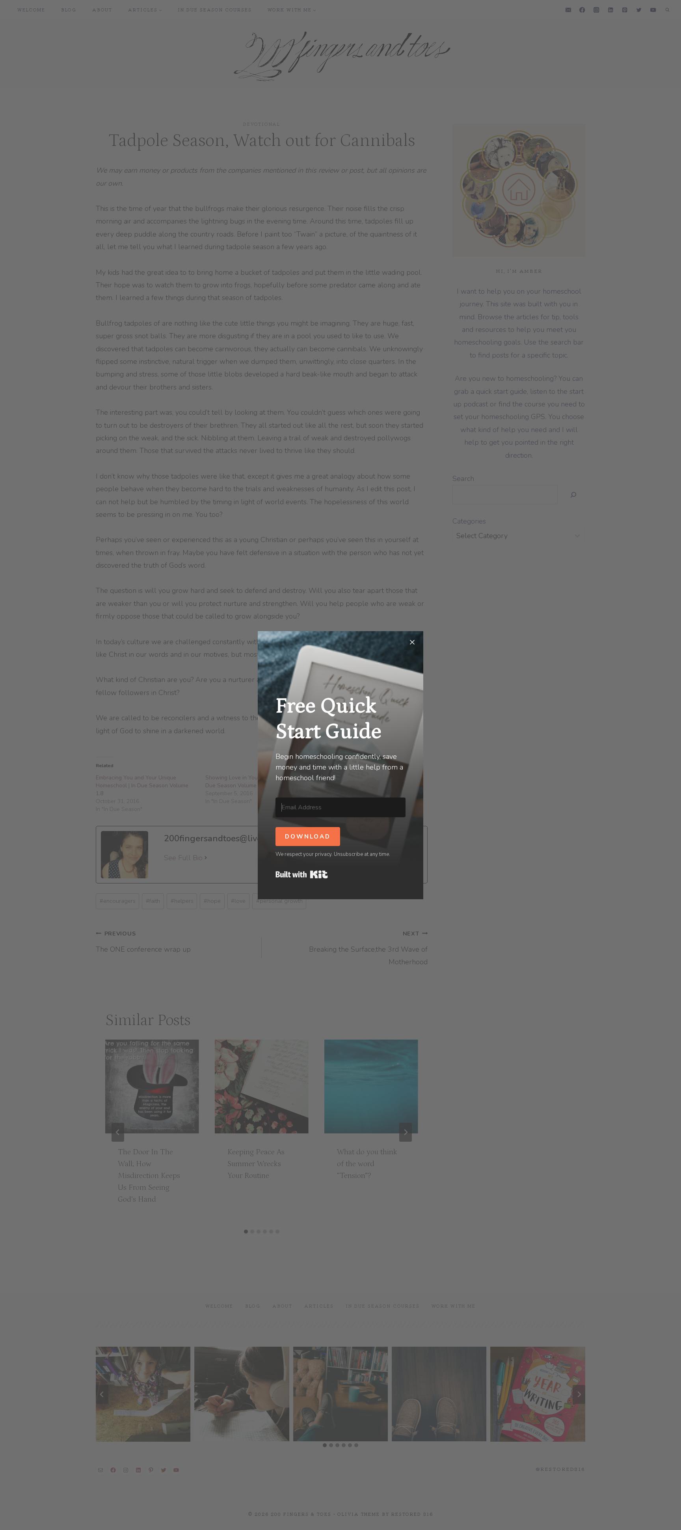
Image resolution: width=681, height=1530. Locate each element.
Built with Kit (301, 874)
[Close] (412, 642)
